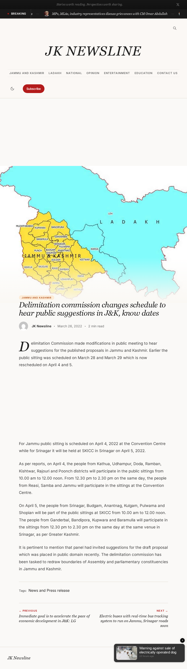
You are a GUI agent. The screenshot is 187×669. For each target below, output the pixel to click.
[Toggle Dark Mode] (12, 88)
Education (144, 73)
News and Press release (49, 590)
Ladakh (55, 73)
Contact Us (167, 73)
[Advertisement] (93, 132)
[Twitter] (177, 4)
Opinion (92, 73)
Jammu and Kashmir (26, 73)
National (74, 73)
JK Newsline (93, 51)
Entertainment (117, 73)
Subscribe (33, 89)
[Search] (174, 28)
